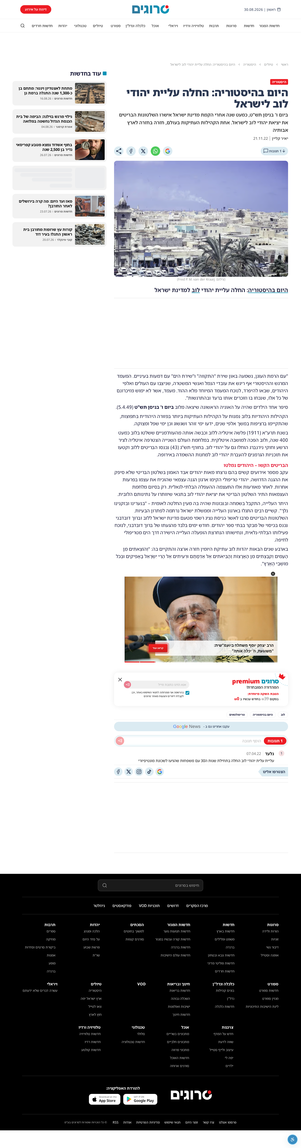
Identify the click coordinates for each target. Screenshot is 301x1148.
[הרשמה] (127, 684)
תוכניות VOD (149, 905)
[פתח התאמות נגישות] (292, 1139)
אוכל (155, 25)
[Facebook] (131, 151)
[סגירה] (120, 679)
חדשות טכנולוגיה (133, 1042)
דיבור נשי (272, 947)
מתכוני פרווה (180, 1050)
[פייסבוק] (118, 771)
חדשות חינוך (181, 1014)
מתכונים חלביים (178, 1042)
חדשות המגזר (269, 25)
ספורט (116, 25)
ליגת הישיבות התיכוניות (262, 1006)
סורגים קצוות (135, 939)
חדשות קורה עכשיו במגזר (172, 939)
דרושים (173, 905)
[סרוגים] (191, 1095)
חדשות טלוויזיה (90, 1034)
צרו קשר (208, 1122)
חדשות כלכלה (224, 1006)
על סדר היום (91, 939)
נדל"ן (230, 998)
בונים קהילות (225, 990)
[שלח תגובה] (120, 741)
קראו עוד (158, 649)
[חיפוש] (22, 25)
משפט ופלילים (224, 939)
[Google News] (159, 771)
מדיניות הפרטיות (148, 1122)
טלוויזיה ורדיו (193, 25)
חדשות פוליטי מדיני (220, 963)
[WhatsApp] (155, 151)
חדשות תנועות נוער (176, 931)
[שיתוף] (118, 151)
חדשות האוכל (179, 1058)
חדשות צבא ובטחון (221, 955)
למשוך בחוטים (134, 931)
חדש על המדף (223, 1034)
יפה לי (229, 1058)
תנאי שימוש (172, 1122)
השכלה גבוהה (180, 998)
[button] (273, 574)
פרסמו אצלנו (228, 1122)
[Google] (167, 151)
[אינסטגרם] (139, 771)
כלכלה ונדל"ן (135, 25)
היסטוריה (95, 990)
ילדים (229, 1066)
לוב (196, 290)
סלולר (141, 1034)
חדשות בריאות (180, 990)
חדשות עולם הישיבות (175, 955)
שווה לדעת (225, 1042)
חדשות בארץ (225, 931)
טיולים (98, 25)
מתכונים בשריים (177, 1034)
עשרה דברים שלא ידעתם (40, 990)
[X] (143, 151)
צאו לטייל (95, 1006)
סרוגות (231, 25)
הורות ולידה (270, 931)
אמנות (51, 955)
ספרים (51, 931)
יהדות (62, 25)
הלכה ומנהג (92, 931)
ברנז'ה (230, 947)
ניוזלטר (99, 905)
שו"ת (96, 955)
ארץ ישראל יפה (91, 998)
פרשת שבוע (91, 947)
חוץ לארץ (95, 1014)
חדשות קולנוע (91, 1050)
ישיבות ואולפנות (179, 1006)
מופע (52, 963)
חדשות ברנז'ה (180, 947)
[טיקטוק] (149, 771)
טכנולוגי (80, 25)
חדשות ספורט (268, 990)
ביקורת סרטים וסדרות (40, 947)
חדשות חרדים (42, 25)
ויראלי (173, 25)
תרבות (214, 25)
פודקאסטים (121, 905)
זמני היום (191, 1122)
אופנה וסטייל (270, 955)
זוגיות (275, 939)
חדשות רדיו (93, 1042)
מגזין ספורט (270, 998)
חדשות (249, 25)
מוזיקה (50, 939)
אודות (127, 1122)
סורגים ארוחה (179, 1066)
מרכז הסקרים (197, 905)
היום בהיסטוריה (268, 290)
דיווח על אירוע (36, 9)
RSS (116, 1122)
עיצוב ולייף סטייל (221, 1050)
